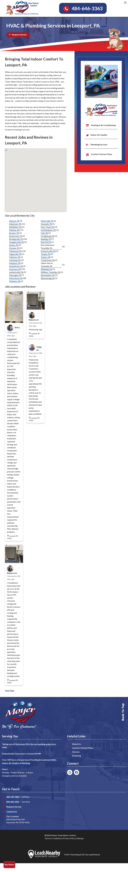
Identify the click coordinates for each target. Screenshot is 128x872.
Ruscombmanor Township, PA (47, 246)
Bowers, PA (14, 233)
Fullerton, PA (14, 257)
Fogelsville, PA (15, 254)
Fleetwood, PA (15, 251)
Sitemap (80, 838)
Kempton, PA (14, 263)
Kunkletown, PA (16, 266)
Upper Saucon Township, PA (47, 264)
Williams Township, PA (50, 272)
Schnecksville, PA (48, 251)
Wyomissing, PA (48, 278)
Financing (76, 755)
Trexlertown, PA (48, 260)
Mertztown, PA (15, 278)
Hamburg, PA (15, 260)
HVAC (53, 760)
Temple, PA (45, 254)
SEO (83, 854)
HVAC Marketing (72, 854)
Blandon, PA (14, 230)
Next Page (9, 690)
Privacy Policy (69, 838)
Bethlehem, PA (15, 227)
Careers (76, 752)
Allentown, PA (15, 224)
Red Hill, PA (46, 242)
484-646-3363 (12, 797)
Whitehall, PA (46, 269)
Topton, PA (45, 257)
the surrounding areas (40, 744)
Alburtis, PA (14, 221)
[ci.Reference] (14, 562)
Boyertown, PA (15, 236)
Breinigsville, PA (16, 239)
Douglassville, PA (16, 242)
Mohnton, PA (14, 281)
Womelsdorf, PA (48, 275)
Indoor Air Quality (10, 763)
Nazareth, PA (46, 224)
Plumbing (25, 763)
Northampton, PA (48, 230)
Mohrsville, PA (47, 221)
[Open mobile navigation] (125, 2)
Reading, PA (46, 239)
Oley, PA (44, 233)
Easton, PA (13, 245)
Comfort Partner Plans (82, 748)
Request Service (13, 806)
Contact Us (11, 811)
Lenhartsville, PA (16, 272)
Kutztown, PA (15, 269)
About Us (76, 744)
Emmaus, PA (14, 248)
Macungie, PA (15, 275)
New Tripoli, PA (47, 227)
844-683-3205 (12, 801)
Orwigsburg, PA (47, 236)
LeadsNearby (94, 854)
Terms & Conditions (53, 838)
